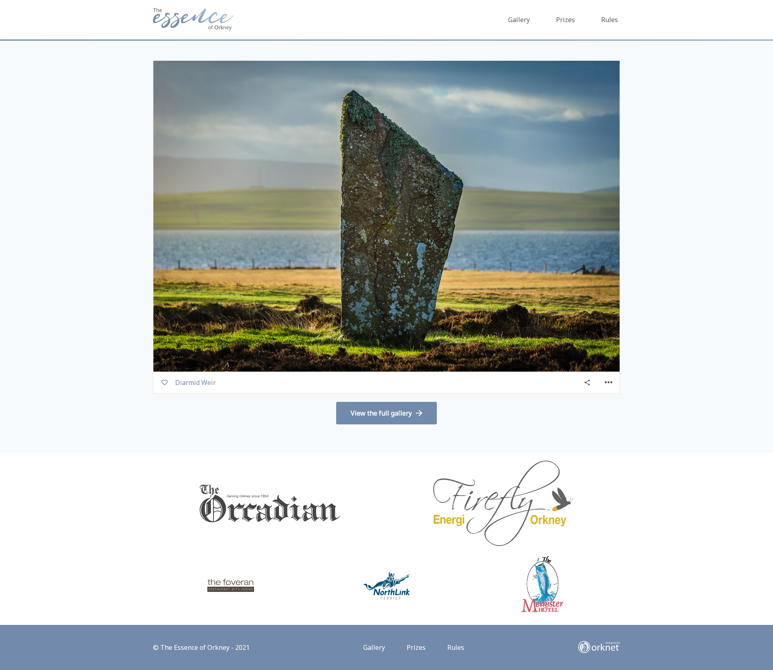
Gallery (519, 20)
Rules (609, 20)
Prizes (565, 20)
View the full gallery (381, 413)
